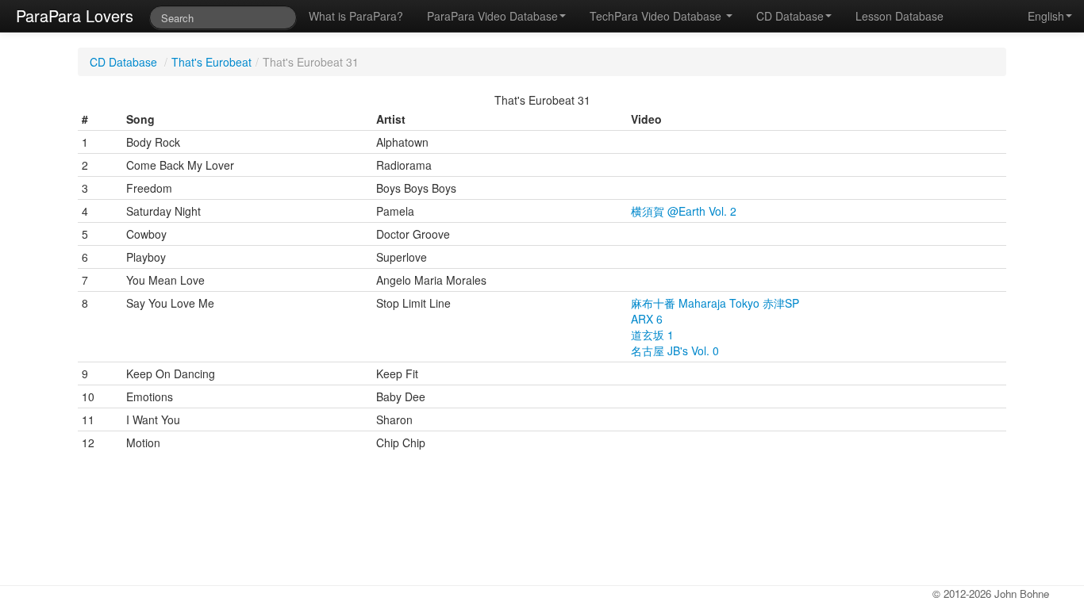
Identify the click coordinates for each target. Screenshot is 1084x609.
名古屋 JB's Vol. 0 (675, 350)
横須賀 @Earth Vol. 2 (683, 211)
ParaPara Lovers (74, 15)
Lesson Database (899, 16)
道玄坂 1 (652, 335)
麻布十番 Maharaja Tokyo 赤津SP (715, 303)
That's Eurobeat (211, 62)
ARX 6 (647, 319)
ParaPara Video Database (492, 16)
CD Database (790, 16)
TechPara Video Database (657, 16)
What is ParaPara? (356, 16)
